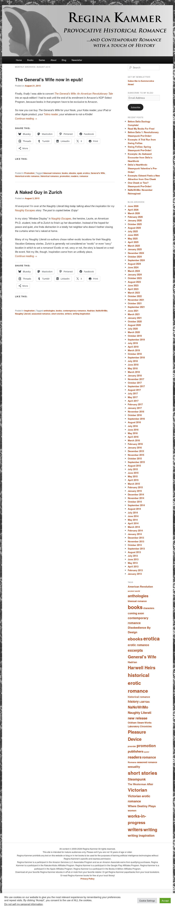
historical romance (50, 176)
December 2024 (136, 253)
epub (79, 173)
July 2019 (133, 343)
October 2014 (135, 501)
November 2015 (136, 454)
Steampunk (137, 779)
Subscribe (135, 107)
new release (137, 718)
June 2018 (133, 364)
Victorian (137, 790)
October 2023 (135, 278)
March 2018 (134, 372)
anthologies (49, 310)
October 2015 (135, 458)
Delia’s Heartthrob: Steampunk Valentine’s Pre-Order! (142, 168)
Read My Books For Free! (141, 128)
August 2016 (134, 422)
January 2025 (135, 249)
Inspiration (29, 310)
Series (42, 60)
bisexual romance (52, 173)
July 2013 (133, 555)
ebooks (72, 173)
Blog (64, 60)
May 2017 (133, 397)
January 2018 (135, 375)
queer (146, 751)
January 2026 (135, 220)
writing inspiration (81, 313)
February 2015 (135, 487)
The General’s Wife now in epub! (49, 79)
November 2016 (136, 411)
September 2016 (136, 418)
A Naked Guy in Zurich (38, 192)
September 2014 (136, 505)
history (133, 701)
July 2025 (133, 231)
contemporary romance (74, 310)
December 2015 (136, 451)
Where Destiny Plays (142, 806)
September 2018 (136, 357)
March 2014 (134, 526)
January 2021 (135, 317)
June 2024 (133, 267)
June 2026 (133, 206)
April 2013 (133, 566)
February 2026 (135, 216)
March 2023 (134, 292)
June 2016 (133, 429)
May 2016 (133, 433)
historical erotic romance (27, 176)
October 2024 (135, 256)
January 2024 (135, 274)
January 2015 (135, 490)
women (132, 810)
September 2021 (136, 307)
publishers (135, 751)
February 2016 (135, 444)
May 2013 (133, 562)
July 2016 (133, 426)
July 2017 (133, 393)
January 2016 (135, 447)
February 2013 (135, 570)
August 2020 (134, 325)
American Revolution (140, 586)
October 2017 (135, 382)
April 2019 (133, 346)
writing (150, 829)
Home (19, 60)
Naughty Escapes (25, 210)
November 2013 (136, 541)
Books (30, 60)
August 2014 (134, 508)
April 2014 (133, 523)
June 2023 (133, 285)
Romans (132, 762)
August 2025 (134, 227)
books (65, 173)
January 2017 (135, 408)
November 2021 (136, 299)
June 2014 (133, 516)
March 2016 (134, 440)
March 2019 (134, 350)
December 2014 (136, 494)
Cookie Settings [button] (147, 900)
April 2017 (133, 400)
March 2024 (134, 271)
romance (83, 176)
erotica (86, 173)
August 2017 (134, 389)
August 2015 (134, 465)
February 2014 (135, 530)
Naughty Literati (23, 313)
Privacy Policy (87, 878)
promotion (65, 176)
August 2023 (134, 281)
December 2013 (136, 537)
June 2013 (133, 559)
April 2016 (133, 436)
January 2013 (135, 573)
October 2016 (135, 415)
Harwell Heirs (141, 667)
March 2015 (134, 483)
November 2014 (136, 498)
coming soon (136, 613)
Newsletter (77, 60)
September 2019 (136, 339)
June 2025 (133, 235)
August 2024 (134, 263)
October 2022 (135, 296)
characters (148, 608)
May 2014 (133, 519)
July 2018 (133, 361)
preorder (132, 746)
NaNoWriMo (101, 310)
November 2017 (136, 379)
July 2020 (133, 328)
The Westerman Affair (140, 784)
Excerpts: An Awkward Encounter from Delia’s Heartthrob (140, 157)
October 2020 (135, 321)
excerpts (135, 650)
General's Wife (98, 173)
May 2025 (133, 238)
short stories (57, 313)
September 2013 (136, 548)
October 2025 (135, 224)
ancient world (134, 591)
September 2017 (136, 386)
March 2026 (134, 213)
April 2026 (133, 209)
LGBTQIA (144, 701)
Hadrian (91, 310)
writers (68, 313)
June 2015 (133, 472)
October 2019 (135, 335)
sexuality (134, 766)
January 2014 (135, 534)
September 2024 (136, 260)
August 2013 (134, 552)
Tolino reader (51, 114)
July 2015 (133, 469)
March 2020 (134, 332)
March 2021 (134, 314)
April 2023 (133, 289)
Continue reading (26, 118)
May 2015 (133, 476)
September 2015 (136, 462)
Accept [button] (165, 900)
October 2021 (135, 303)
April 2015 (133, 480)
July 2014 (133, 512)
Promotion (29, 173)
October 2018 (135, 353)
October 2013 (135, 545)
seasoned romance (41, 313)
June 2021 (133, 310)
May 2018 (133, 368)
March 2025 (134, 245)
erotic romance (138, 645)
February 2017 (135, 404)
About (53, 60)
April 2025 (133, 242)
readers (74, 176)
